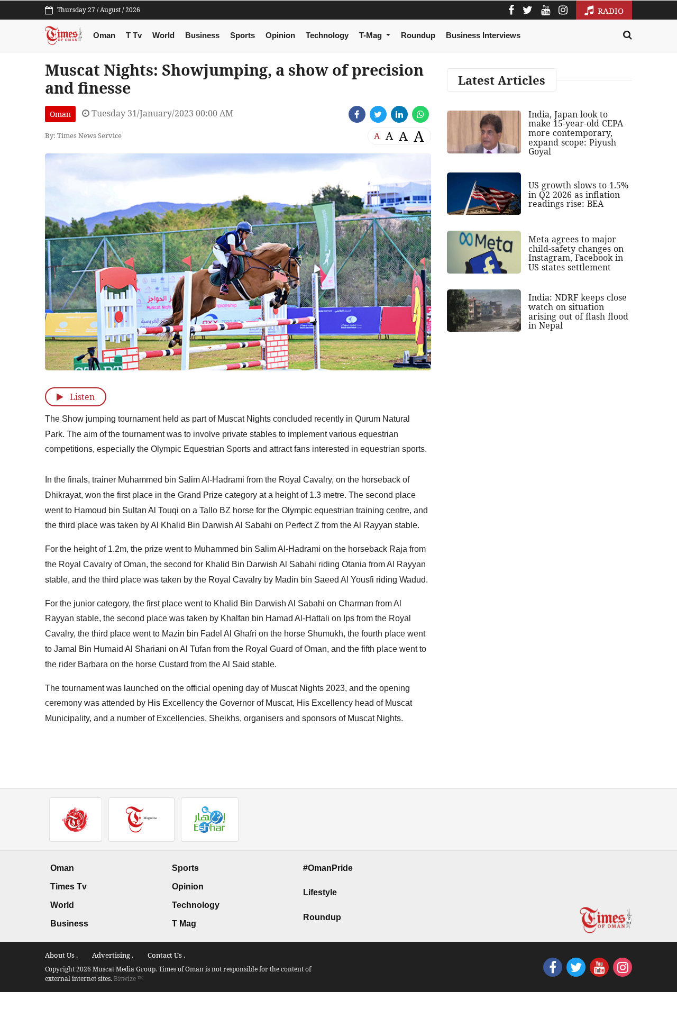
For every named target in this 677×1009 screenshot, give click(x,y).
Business (202, 35)
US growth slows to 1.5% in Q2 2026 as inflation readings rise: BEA (578, 194)
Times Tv (68, 886)
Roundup (418, 35)
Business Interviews (483, 35)
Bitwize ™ (128, 978)
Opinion (280, 35)
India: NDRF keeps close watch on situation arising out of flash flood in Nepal (578, 311)
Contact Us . (166, 955)
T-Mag (371, 35)
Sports (242, 35)
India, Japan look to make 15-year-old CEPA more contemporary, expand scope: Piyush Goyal (575, 132)
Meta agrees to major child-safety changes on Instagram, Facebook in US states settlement (576, 253)
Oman (104, 35)
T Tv (134, 35)
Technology (327, 35)
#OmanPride (328, 867)
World (163, 35)
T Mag (184, 923)
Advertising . (112, 955)
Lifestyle (320, 892)
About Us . (61, 955)
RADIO (610, 10)
